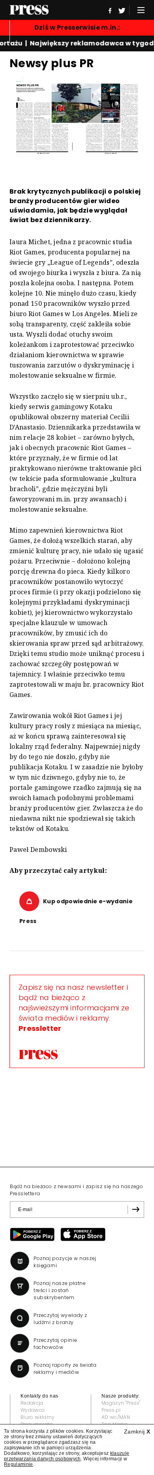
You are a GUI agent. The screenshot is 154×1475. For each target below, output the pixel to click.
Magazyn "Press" (121, 1403)
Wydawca (33, 1410)
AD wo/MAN (115, 1417)
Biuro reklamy (37, 1417)
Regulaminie (18, 1464)
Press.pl (111, 1410)
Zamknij (137, 1431)
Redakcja (32, 1403)
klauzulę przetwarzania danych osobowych (66, 1456)
